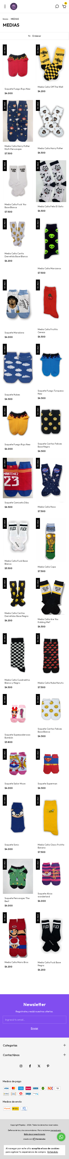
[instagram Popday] (21, 1066)
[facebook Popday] (30, 1066)
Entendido (52, 1152)
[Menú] (5, 7)
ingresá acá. (55, 1130)
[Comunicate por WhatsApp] (61, 1137)
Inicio (5, 19)
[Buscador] (57, 7)
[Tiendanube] (34, 1139)
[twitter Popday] (39, 1066)
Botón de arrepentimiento (34, 1134)
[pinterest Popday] (48, 1066)
